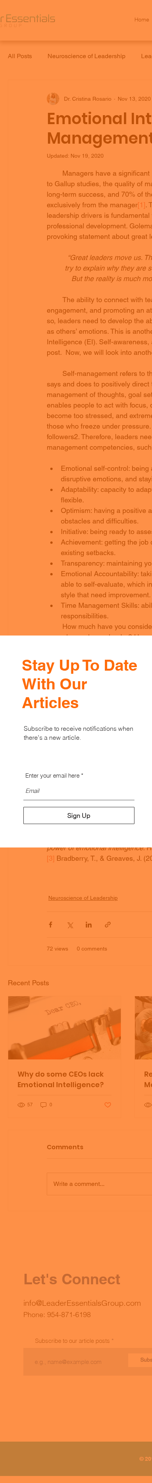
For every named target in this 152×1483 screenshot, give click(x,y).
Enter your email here (52, 775)
